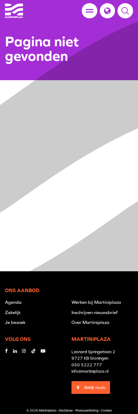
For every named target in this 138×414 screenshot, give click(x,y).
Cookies (106, 410)
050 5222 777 (86, 364)
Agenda (13, 302)
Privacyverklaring (86, 410)
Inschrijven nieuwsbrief (94, 312)
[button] (107, 10)
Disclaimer (66, 410)
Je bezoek (15, 322)
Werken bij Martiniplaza (96, 302)
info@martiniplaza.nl (90, 371)
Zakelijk (13, 312)
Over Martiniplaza (90, 322)
